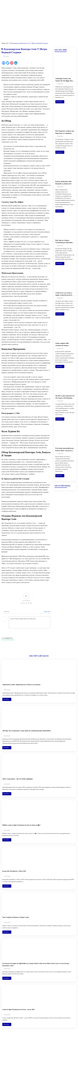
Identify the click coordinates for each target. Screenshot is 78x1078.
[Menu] (3, 4)
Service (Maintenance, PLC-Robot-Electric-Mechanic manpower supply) (63, 1067)
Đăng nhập (47, 611)
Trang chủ (5, 43)
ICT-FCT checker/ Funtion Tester (65, 1049)
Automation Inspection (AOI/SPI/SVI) (61, 1054)
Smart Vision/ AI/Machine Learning (62, 1060)
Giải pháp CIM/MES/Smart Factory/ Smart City (63, 1045)
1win (15, 142)
